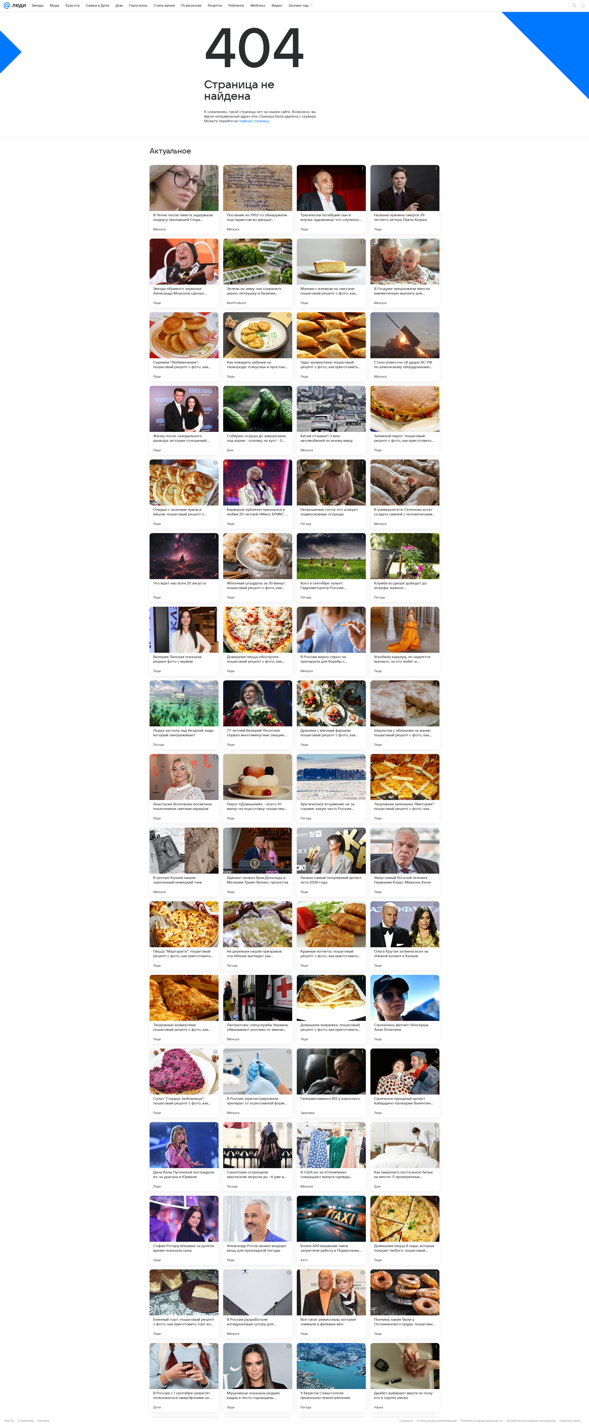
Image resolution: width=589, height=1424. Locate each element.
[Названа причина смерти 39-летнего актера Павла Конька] (404, 199)
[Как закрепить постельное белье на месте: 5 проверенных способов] (404, 1156)
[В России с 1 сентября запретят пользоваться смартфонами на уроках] (184, 1377)
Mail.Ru (9, 1420)
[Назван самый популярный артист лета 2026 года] (331, 862)
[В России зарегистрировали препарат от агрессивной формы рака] (257, 1083)
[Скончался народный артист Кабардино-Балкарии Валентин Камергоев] (404, 1083)
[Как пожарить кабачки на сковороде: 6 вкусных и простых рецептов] (257, 346)
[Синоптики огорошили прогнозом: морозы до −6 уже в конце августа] (257, 1156)
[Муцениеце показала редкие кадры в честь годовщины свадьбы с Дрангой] (257, 1377)
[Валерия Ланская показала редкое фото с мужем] (184, 641)
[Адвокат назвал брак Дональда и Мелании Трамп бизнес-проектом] (257, 862)
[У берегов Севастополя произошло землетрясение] (331, 1377)
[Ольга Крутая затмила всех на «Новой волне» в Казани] (404, 935)
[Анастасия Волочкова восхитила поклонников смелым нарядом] (184, 788)
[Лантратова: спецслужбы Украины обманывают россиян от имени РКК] (257, 1009)
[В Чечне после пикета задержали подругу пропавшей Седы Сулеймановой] (184, 199)
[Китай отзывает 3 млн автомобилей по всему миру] (331, 420)
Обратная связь (570, 1420)
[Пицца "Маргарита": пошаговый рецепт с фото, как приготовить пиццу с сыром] (184, 935)
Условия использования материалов (531, 1420)
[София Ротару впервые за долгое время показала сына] (184, 1230)
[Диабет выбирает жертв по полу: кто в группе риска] (404, 1377)
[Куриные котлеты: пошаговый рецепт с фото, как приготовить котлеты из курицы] (331, 935)
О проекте (406, 1420)
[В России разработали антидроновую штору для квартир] (257, 1303)
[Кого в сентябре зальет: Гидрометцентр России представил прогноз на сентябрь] (331, 567)
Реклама (43, 1420)
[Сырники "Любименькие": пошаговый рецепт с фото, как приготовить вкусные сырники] (184, 346)
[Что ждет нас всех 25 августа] (184, 567)
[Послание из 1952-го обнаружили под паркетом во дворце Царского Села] (257, 199)
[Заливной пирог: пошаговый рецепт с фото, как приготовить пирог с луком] (404, 420)
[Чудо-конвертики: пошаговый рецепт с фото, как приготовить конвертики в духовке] (331, 346)
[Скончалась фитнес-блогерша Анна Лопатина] (404, 1009)
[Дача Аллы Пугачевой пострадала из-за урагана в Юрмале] (184, 1156)
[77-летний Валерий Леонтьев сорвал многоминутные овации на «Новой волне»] (257, 714)
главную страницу (254, 121)
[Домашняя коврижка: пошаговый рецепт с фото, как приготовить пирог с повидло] (331, 1009)
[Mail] (7, 5)
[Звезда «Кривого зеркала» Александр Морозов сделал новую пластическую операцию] (184, 273)
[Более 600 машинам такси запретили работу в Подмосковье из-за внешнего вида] (331, 1230)
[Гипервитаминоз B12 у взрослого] (331, 1083)
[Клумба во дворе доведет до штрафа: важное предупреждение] (404, 567)
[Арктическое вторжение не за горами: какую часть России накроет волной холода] (331, 788)
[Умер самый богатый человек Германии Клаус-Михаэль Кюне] (404, 862)
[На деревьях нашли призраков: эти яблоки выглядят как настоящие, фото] (257, 935)
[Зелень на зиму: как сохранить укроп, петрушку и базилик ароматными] (257, 273)
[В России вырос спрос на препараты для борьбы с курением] (331, 641)
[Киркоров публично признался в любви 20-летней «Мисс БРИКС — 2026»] (257, 494)
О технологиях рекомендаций (437, 1420)
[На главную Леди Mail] (18, 5)
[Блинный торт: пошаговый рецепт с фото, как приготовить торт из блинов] (184, 1303)
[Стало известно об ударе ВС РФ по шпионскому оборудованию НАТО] (404, 346)
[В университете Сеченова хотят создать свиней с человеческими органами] (404, 494)
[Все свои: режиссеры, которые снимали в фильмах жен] (331, 1303)
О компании (26, 1420)
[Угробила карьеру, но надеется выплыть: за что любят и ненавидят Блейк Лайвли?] (404, 641)
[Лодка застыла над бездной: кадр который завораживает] (184, 714)
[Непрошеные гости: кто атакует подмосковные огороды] (331, 494)
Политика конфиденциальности (481, 1420)
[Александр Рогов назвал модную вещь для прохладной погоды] (257, 1230)
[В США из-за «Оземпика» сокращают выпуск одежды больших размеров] (331, 1156)
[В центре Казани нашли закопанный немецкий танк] (184, 862)
